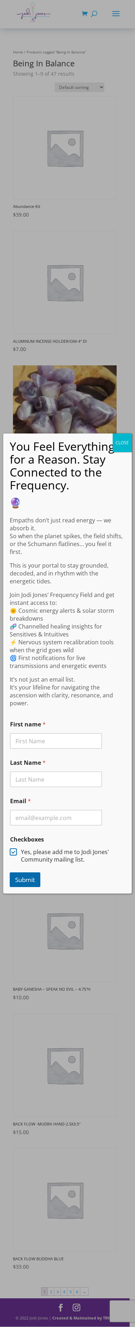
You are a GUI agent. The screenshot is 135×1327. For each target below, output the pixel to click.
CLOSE (122, 443)
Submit (25, 880)
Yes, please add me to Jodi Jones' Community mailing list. (65, 855)
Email (20, 801)
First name (28, 724)
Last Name (28, 762)
